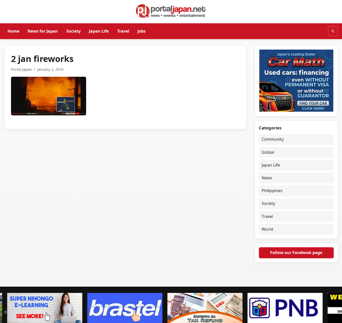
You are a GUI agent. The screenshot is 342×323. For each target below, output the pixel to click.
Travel (123, 31)
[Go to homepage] (171, 11)
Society (73, 31)
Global (268, 152)
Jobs (141, 31)
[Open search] (333, 31)
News (267, 178)
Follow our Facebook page (296, 252)
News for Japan (43, 31)
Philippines (272, 190)
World (267, 229)
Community (273, 139)
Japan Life (99, 31)
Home (13, 31)
